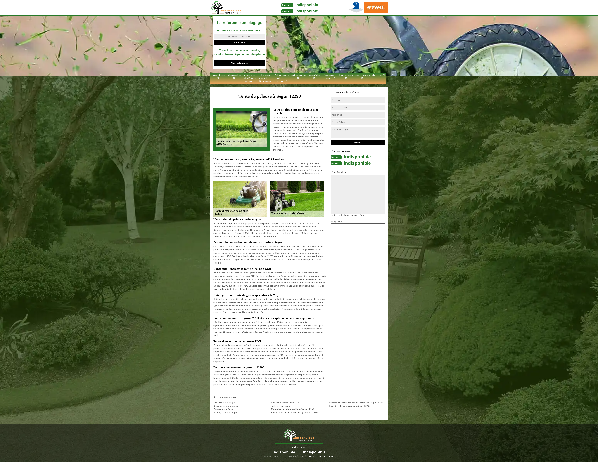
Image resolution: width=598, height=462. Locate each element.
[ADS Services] (234, 8)
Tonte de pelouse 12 (362, 76)
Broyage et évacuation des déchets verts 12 (266, 78)
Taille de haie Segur (281, 406)
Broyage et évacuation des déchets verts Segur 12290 (356, 402)
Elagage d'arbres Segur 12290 (286, 402)
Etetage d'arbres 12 (314, 76)
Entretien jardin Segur (224, 402)
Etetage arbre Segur (223, 409)
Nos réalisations (239, 63)
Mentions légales (321, 457)
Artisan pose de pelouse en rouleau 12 (282, 78)
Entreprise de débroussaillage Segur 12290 (292, 409)
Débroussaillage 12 (234, 76)
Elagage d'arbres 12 (218, 76)
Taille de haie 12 (378, 75)
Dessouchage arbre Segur (226, 406)
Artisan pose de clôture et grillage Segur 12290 (294, 412)
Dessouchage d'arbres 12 (330, 76)
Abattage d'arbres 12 (298, 76)
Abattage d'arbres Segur (225, 412)
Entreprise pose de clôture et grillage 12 (250, 78)
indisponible (306, 5)
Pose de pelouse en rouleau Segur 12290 (349, 406)
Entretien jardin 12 (346, 76)
